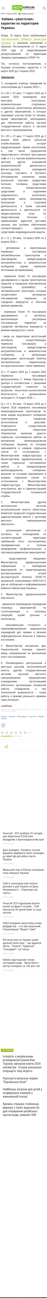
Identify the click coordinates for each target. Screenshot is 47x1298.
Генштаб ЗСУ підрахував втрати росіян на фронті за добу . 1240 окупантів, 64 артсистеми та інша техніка (22, 908)
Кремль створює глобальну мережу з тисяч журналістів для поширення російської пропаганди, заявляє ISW (21, 1109)
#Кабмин (41, 717)
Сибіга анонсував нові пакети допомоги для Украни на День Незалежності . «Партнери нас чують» (20, 888)
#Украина (12, 717)
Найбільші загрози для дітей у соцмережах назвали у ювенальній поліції (22, 1092)
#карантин (32, 717)
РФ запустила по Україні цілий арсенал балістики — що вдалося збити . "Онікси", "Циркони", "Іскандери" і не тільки (22, 944)
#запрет (4, 719)
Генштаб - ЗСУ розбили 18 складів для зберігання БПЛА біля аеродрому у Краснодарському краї (23, 836)
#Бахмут (4, 717)
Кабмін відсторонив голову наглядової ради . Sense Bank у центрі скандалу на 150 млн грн (21, 963)
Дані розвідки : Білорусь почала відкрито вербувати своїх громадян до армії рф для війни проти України (23, 854)
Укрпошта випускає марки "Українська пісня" (20, 1080)
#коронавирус (22, 717)
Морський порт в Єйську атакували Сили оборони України (23, 871)
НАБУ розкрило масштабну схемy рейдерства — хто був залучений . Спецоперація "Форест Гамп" (22, 926)
